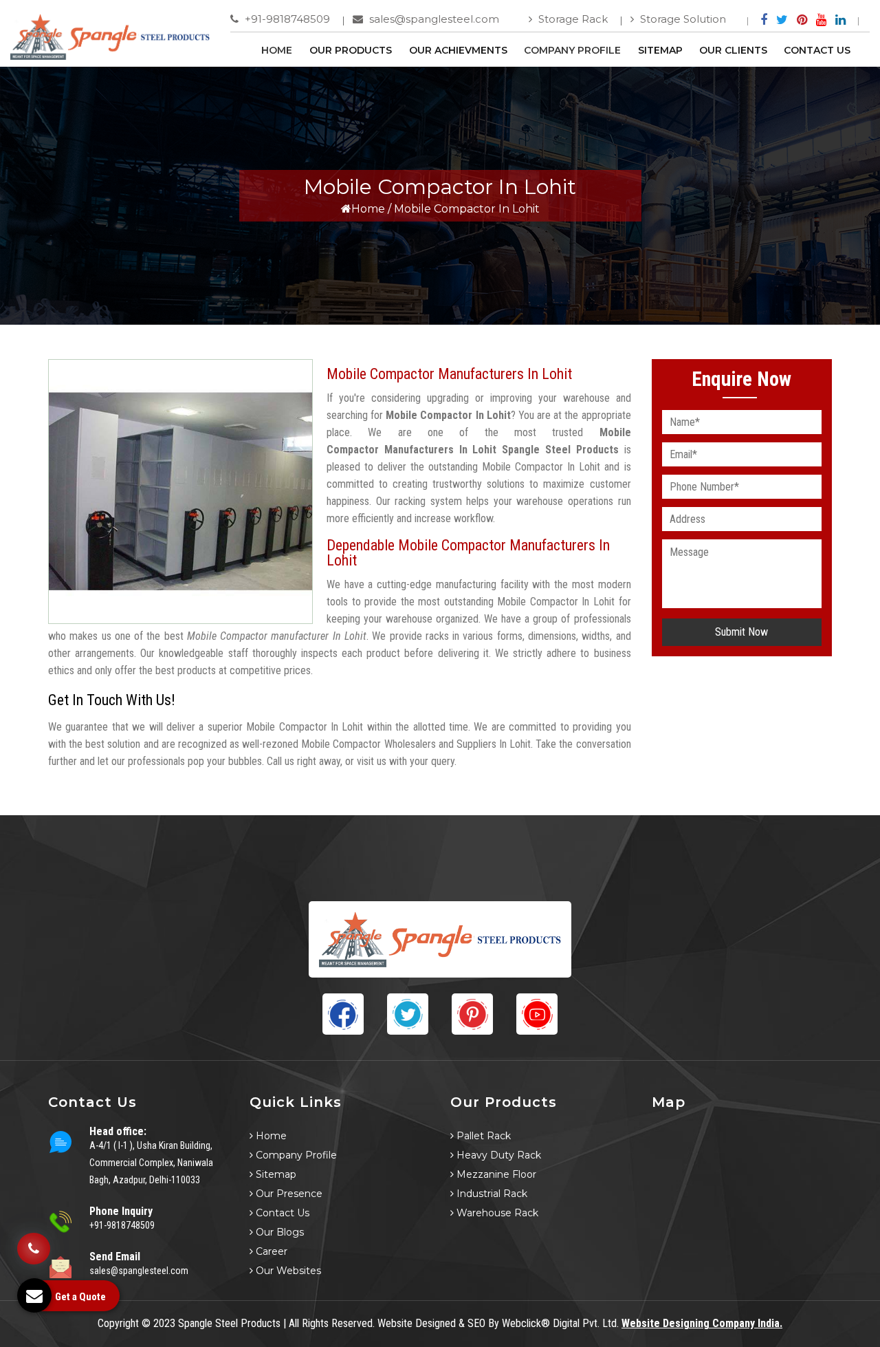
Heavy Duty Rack (497, 1155)
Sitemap (660, 50)
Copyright (118, 1323)
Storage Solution (681, 18)
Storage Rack (572, 18)
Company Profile (572, 50)
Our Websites (287, 1270)
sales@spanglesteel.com (432, 18)
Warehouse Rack (496, 1213)
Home (276, 50)
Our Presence (287, 1193)
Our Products (350, 50)
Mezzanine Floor (495, 1174)
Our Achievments (458, 50)
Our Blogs (278, 1232)
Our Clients (733, 50)
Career (270, 1251)
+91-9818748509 (286, 18)
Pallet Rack (482, 1136)
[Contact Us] (33, 1248)
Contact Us (817, 50)
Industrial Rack (490, 1193)
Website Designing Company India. (702, 1323)
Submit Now (741, 631)
